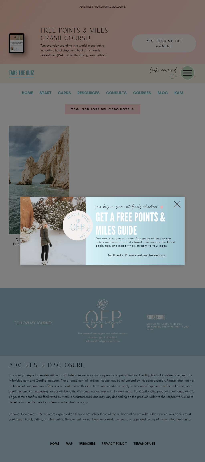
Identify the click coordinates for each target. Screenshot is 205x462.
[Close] (177, 204)
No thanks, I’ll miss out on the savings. (137, 255)
